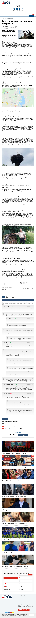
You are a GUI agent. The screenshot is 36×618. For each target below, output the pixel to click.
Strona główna (4, 18)
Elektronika (8, 589)
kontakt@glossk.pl (24, 435)
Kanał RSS (21, 602)
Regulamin (21, 596)
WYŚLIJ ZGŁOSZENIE (23, 609)
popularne (5, 419)
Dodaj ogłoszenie (10, 578)
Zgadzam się (32, 615)
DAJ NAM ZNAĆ (18, 432)
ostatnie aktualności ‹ (22, 283)
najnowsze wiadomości (10, 18)
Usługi (7, 583)
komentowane (12, 419)
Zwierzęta (22, 586)
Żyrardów (18, 6)
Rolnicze (7, 586)
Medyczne (22, 583)
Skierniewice (18, 5)
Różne (22, 589)
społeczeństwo (5, 26)
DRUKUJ (16, 26)
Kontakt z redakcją (23, 595)
